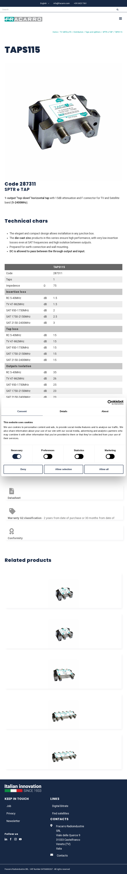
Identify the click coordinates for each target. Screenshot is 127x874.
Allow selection (63, 469)
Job (9, 806)
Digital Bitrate (60, 806)
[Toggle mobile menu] (120, 18)
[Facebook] (10, 839)
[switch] (48, 456)
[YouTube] (20, 839)
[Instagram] (15, 839)
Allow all (104, 469)
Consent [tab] (22, 411)
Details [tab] (63, 411)
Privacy (11, 813)
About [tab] (105, 411)
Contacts (62, 855)
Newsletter (13, 821)
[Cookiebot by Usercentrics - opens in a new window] (109, 402)
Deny (23, 469)
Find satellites (60, 813)
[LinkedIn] (6, 839)
